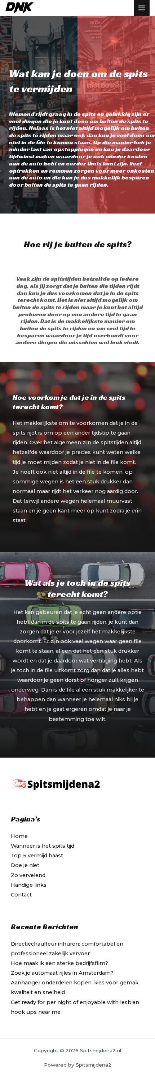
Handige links (28, 885)
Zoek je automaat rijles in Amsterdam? (62, 973)
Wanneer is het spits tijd (42, 846)
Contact (21, 894)
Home (19, 836)
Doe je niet (25, 865)
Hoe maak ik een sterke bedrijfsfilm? (59, 963)
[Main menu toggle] (142, 8)
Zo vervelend (28, 875)
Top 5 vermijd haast (37, 855)
